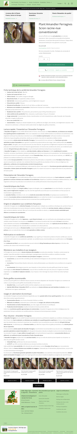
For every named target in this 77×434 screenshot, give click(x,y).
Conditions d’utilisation (58, 432)
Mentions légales (70, 431)
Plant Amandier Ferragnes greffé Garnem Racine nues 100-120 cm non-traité (12, 372)
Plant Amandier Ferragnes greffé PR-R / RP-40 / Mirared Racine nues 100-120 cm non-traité (64, 372)
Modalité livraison (10, 18)
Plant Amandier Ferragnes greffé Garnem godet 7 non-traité (46, 372)
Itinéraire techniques (58, 16)
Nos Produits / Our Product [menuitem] (19, 2)
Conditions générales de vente (33, 432)
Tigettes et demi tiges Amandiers (44, 402)
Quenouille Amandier (44, 398)
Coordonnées (62, 431)
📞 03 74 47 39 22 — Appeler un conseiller (56, 70)
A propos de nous (34, 18)
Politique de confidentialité (63, 399)
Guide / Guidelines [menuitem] (34, 2)
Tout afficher (38, 385)
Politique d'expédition (61, 406)
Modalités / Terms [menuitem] (45, 2)
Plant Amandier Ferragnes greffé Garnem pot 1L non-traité (28, 372)
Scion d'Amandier (43, 396)
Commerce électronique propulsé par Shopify (37, 431)
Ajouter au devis (12, 380)
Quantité (41, 56)
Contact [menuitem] (29, 4)
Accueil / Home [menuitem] (36, 4)
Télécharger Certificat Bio (62, 394)
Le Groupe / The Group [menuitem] (18, 4)
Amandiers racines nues (44, 408)
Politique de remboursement (46, 432)
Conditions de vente (61, 409)
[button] (65, 3)
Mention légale (60, 396)
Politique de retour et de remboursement (62, 403)
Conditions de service (61, 412)
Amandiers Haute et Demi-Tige (46, 405)
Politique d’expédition (69, 432)
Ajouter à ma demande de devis (56, 64)
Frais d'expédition (43, 48)
